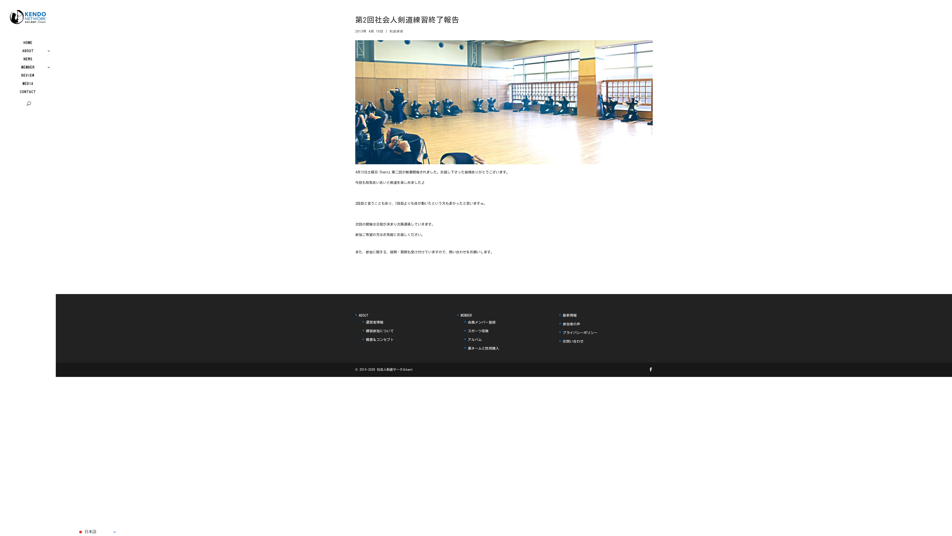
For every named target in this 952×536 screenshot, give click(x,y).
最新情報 (570, 315)
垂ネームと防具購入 (483, 348)
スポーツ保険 (478, 331)
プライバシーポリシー (580, 333)
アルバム (475, 339)
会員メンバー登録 (482, 322)
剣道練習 (396, 31)
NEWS (28, 59)
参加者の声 (571, 324)
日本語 (90, 532)
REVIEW (27, 75)
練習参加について (380, 331)
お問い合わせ (573, 341)
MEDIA (28, 83)
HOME (28, 42)
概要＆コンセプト (380, 339)
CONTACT (28, 92)
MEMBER (28, 67)
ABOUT (28, 51)
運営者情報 (374, 322)
